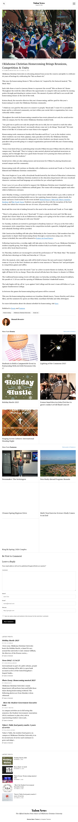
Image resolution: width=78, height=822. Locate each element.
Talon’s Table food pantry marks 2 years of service (19, 726)
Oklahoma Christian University (22, 312)
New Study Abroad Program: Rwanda (55, 479)
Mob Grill (54, 199)
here (56, 303)
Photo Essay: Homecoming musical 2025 (18, 680)
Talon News (39, 3)
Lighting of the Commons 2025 (53, 363)
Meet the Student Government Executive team (19, 703)
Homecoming (7, 312)
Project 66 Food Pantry (44, 238)
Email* (4, 600)
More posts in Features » (69, 447)
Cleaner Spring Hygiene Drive (14, 513)
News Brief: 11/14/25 (11, 660)
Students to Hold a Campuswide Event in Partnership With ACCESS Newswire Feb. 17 (19, 365)
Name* (4, 593)
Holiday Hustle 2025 (10, 640)
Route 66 (35, 312)
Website (4, 607)
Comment (5, 570)
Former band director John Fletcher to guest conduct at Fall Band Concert (56, 403)
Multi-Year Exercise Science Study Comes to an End (57, 514)
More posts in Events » (70, 331)
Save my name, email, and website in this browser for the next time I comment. (27, 616)
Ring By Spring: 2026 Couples (14, 549)
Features (22, 308)
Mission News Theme (33, 819)
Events (13, 308)
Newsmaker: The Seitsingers (14, 479)
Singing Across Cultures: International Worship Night (18, 439)
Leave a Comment (8, 656)
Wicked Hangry (45, 199)
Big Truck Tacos (18, 202)
